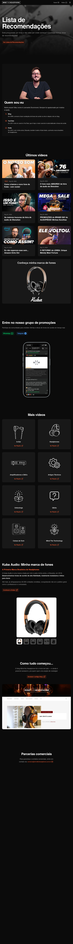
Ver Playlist (17, 446)
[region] (36, 617)
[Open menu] (70, 2)
